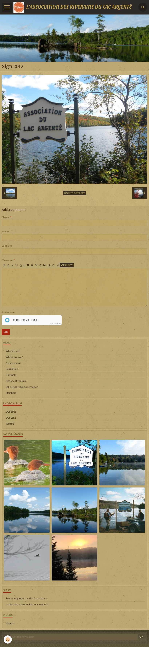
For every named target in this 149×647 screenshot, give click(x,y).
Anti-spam (8, 312)
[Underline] (12, 265)
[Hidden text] (40, 265)
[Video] (49, 265)
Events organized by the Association (26, 598)
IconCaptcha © (55, 323)
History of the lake (16, 380)
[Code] (53, 265)
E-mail (5, 231)
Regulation (12, 368)
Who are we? (13, 350)
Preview (68, 265)
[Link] (36, 265)
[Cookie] (8, 639)
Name (5, 217)
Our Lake (11, 417)
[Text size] (16, 265)
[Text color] (22, 265)
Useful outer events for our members (27, 604)
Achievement (13, 362)
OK (6, 331)
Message (7, 260)
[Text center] (32, 265)
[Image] (44, 265)
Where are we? (14, 356)
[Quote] (28, 265)
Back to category (74, 193)
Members (11, 392)
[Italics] (8, 265)
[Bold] (4, 265)
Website (7, 245)
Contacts (11, 374)
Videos (10, 623)
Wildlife (10, 423)
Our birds (11, 411)
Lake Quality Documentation (22, 386)
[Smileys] (57, 265)
